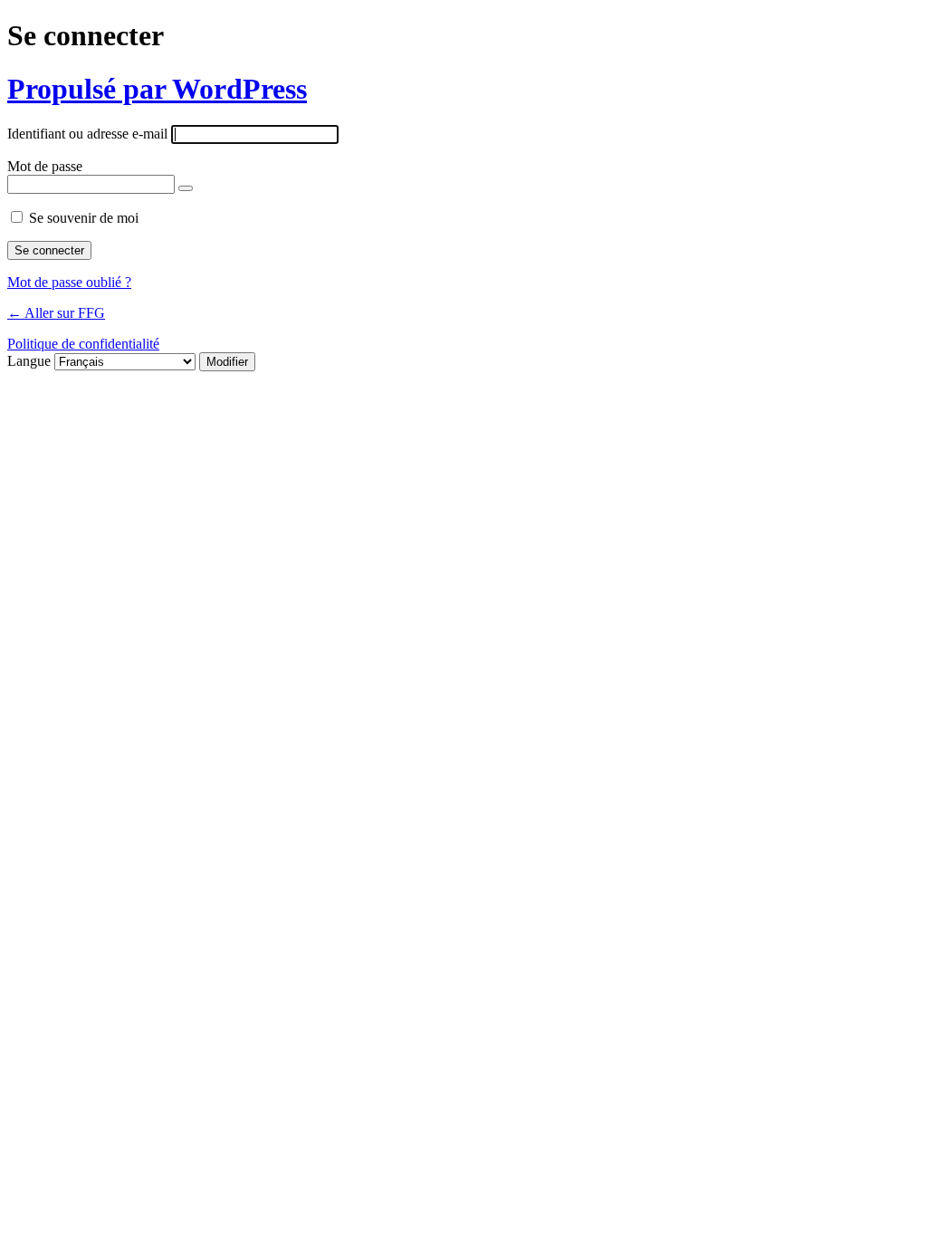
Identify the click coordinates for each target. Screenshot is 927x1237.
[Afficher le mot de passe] (185, 188)
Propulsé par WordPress (157, 88)
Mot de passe (44, 166)
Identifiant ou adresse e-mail (87, 133)
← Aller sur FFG (56, 313)
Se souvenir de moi (84, 217)
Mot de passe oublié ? (69, 282)
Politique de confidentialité (83, 343)
